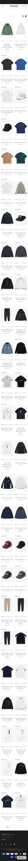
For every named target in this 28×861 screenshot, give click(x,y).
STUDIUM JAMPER (20, 203)
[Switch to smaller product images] (25, 16)
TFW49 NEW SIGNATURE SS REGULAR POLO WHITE (7, 465)
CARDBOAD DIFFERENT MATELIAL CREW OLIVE (7, 47)
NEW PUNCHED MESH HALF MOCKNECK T (7, 80)
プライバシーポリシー (7, 837)
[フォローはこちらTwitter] (6, 844)
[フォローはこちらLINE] (14, 844)
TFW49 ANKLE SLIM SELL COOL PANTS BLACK (21, 622)
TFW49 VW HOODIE (20, 463)
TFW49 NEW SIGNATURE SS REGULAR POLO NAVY (21, 430)
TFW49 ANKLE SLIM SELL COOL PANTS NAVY (7, 655)
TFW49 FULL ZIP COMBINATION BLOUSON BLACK (21, 331)
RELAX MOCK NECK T (20, 142)
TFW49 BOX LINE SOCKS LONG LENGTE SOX (7, 752)
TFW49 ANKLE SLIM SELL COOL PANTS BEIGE (7, 622)
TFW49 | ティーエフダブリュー (7, 42)
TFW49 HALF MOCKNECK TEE (21, 364)
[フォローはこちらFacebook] (2, 844)
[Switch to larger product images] (23, 16)
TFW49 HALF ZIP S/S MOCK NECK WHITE (7, 429)
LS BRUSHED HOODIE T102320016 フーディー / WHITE (20, 46)
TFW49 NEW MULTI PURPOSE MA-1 (7, 299)
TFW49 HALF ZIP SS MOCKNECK (7, 817)
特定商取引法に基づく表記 (8, 834)
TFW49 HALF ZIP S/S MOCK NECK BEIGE (7, 397)
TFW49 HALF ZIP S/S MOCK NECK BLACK (21, 397)
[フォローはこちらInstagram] (10, 844)
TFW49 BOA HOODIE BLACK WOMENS (7, 719)
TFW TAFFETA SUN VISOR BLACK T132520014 (20, 235)
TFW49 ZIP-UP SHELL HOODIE (7, 529)
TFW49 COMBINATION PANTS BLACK (7, 330)
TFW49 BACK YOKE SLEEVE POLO (20, 654)
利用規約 (4, 839)
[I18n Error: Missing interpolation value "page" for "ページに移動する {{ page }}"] (20, 825)
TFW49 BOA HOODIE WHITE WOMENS (21, 719)
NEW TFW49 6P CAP (21, 111)
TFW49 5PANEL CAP (7, 559)
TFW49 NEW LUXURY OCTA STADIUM (7, 267)
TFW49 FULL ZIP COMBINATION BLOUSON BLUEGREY (7, 365)
